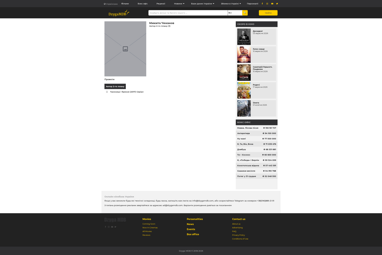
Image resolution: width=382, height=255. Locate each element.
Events (191, 229)
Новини (178, 3)
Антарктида (243, 133)
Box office (193, 234)
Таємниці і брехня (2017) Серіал (127, 92)
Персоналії (252, 3)
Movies (147, 219)
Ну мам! (241, 138)
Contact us (238, 219)
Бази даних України (201, 3)
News (190, 224)
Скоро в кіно (245, 24)
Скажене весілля (246, 171)
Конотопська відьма (248, 165)
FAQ (234, 231)
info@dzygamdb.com (203, 200)
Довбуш (241, 149)
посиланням (225, 205)
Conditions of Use (240, 239)
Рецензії (161, 3)
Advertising (237, 228)
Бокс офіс (143, 3)
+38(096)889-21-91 (265, 200)
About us (236, 224)
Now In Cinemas (150, 228)
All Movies (147, 231)
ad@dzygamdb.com (173, 205)
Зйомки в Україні (230, 3)
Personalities (195, 219)
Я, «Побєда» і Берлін (248, 160)
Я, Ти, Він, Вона (245, 144)
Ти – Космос (243, 155)
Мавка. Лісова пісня (247, 128)
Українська (112, 4)
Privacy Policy (238, 235)
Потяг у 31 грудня (246, 176)
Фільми (125, 3)
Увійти (268, 13)
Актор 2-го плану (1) (159, 26)
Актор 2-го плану (115, 86)
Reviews (146, 235)
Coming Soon (149, 224)
